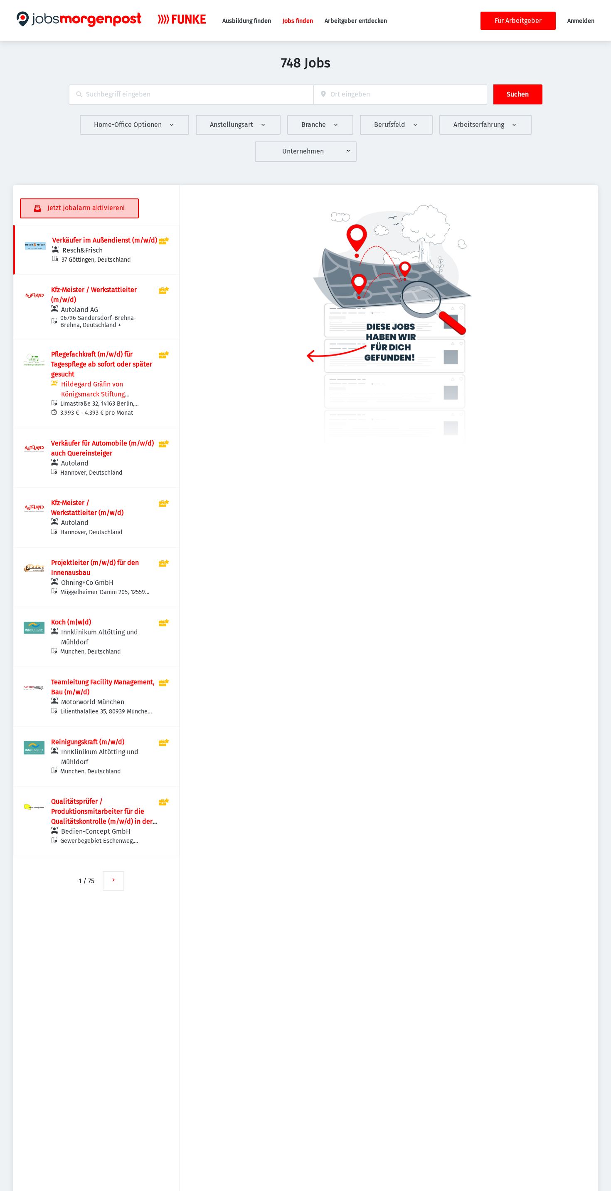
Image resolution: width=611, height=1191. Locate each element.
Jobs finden (298, 21)
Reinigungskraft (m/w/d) (87, 742)
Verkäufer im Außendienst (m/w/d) (104, 240)
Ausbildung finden (246, 21)
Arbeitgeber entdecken (356, 21)
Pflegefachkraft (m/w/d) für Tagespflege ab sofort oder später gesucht (101, 364)
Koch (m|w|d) (71, 622)
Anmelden (580, 21)
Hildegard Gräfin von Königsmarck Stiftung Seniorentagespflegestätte (101, 394)
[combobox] (191, 94)
